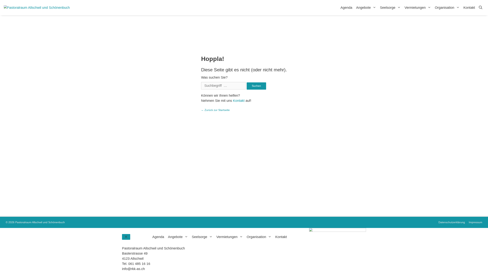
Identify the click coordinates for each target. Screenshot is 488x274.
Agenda (346, 8)
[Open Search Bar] (480, 7)
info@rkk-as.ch (133, 269)
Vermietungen (415, 8)
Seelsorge (387, 8)
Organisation (444, 8)
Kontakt (469, 8)
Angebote (363, 8)
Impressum (475, 222)
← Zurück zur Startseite (215, 110)
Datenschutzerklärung (451, 222)
